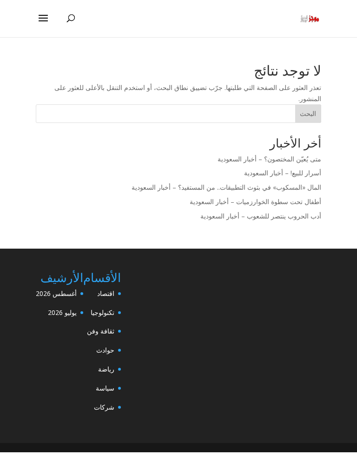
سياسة (105, 388)
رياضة (106, 369)
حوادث (105, 350)
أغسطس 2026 (56, 293)
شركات (104, 407)
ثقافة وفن (100, 331)
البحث (308, 113)
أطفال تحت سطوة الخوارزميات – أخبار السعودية (255, 201)
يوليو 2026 (62, 312)
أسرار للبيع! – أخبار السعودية (282, 172)
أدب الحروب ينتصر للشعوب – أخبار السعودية (260, 216)
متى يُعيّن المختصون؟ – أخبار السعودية (269, 158)
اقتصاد (105, 293)
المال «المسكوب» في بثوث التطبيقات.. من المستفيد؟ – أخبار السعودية (226, 187)
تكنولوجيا (102, 312)
